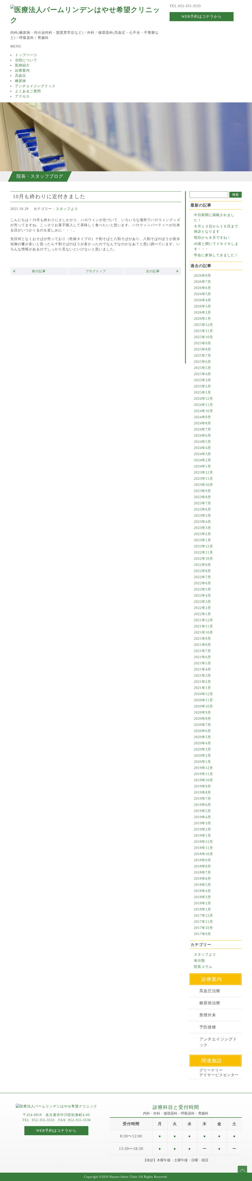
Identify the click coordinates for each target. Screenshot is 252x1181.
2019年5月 (202, 811)
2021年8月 (202, 645)
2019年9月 (202, 786)
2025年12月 (203, 325)
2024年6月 (202, 435)
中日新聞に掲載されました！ (214, 217)
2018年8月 (202, 866)
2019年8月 (202, 792)
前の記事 (39, 271)
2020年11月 (203, 700)
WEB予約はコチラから (201, 16)
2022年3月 (202, 602)
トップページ (26, 55)
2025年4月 (202, 374)
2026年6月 (202, 288)
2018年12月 (203, 842)
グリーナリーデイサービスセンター (219, 1072)
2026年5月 (202, 294)
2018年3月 (202, 897)
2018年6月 (202, 878)
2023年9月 (202, 491)
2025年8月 (202, 349)
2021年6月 (202, 657)
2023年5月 (202, 515)
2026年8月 (202, 275)
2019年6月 (202, 805)
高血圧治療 (209, 991)
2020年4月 (202, 743)
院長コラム (203, 967)
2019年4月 (202, 817)
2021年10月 (203, 632)
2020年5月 (202, 737)
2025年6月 (202, 362)
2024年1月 (202, 466)
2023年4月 (202, 522)
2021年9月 (202, 638)
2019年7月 (202, 798)
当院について (26, 60)
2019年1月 (202, 835)
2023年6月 (202, 509)
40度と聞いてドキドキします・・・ (216, 246)
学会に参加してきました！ (216, 255)
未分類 (199, 960)
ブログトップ (95, 271)
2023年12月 (203, 472)
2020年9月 (202, 712)
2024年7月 (202, 429)
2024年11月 (203, 405)
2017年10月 (203, 928)
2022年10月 (203, 558)
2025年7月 (202, 355)
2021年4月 (202, 669)
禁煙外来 (207, 1015)
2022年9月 (202, 565)
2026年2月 (202, 312)
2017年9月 (202, 934)
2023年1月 (202, 540)
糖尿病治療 (209, 1003)
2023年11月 (203, 478)
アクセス (22, 96)
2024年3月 (202, 454)
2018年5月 (202, 885)
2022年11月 (203, 552)
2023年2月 (202, 534)
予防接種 (207, 1027)
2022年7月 (202, 577)
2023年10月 (203, 485)
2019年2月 (202, 829)
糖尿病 (20, 81)
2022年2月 (202, 608)
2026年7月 (202, 282)
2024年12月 (203, 398)
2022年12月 (203, 546)
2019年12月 (203, 768)
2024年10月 (203, 411)
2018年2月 (202, 903)
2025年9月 (202, 343)
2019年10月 (203, 780)
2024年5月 (202, 442)
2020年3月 (202, 749)
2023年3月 (202, 528)
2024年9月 (202, 417)
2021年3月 (202, 675)
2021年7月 (202, 651)
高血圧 (20, 76)
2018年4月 (202, 891)
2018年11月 (203, 848)
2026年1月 (202, 318)
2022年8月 (202, 571)
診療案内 (22, 70)
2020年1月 (202, 762)
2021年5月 (202, 663)
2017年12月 (203, 915)
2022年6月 (202, 583)
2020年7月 (202, 725)
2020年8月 (202, 718)
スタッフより (67, 209)
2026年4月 (202, 300)
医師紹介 (22, 65)
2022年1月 (202, 614)
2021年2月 (202, 682)
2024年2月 (202, 460)
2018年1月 (202, 909)
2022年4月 (202, 595)
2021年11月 (203, 626)
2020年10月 (203, 706)
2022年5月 (202, 589)
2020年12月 (203, 694)
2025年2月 (202, 386)
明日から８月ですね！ (212, 237)
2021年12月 (203, 620)
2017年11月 (203, 922)
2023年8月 (202, 497)
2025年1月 (202, 392)
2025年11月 (203, 331)
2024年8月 (202, 423)
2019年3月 (202, 823)
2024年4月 (202, 448)
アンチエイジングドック (35, 86)
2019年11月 (203, 774)
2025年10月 (203, 337)
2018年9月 (202, 860)
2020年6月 (202, 731)
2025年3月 (202, 380)
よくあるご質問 (28, 91)
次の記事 (153, 271)
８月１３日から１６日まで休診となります (216, 228)
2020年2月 (202, 755)
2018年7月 (202, 872)
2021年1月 (202, 688)
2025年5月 (202, 368)
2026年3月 (202, 306)
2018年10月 (203, 854)
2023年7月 (202, 503)
